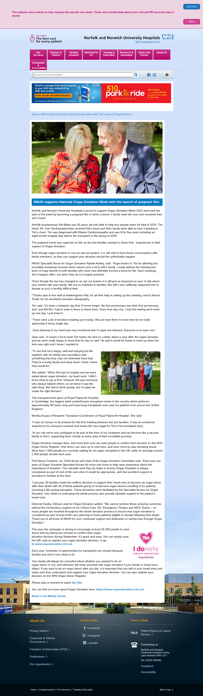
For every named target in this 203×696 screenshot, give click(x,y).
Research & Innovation (126, 54)
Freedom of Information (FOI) (48, 649)
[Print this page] (167, 74)
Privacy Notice (39, 630)
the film (77, 582)
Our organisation (40, 664)
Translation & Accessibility (39, 65)
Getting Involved (74, 54)
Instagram (93, 635)
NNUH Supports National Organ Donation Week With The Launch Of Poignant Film (85, 114)
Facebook (148, 74)
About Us (162, 52)
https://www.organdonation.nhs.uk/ (120, 589)
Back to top (165, 689)
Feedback (147, 666)
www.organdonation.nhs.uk (53, 543)
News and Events (144, 54)
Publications (37, 656)
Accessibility (148, 672)
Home (35, 114)
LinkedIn (154, 74)
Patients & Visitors (56, 54)
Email (160, 74)
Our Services (38, 54)
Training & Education (109, 54)
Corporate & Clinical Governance (42, 640)
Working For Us (91, 54)
